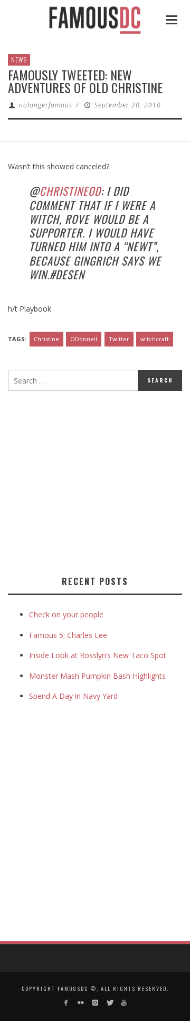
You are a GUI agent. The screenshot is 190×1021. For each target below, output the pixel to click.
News (19, 59)
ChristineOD (70, 191)
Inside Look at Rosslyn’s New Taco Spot (97, 655)
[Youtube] (124, 1002)
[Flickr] (80, 1002)
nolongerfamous (45, 105)
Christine (46, 339)
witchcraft (154, 339)
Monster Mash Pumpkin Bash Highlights (97, 676)
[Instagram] (95, 1002)
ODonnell (83, 339)
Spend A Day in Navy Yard (73, 696)
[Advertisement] (96, 481)
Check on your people (67, 614)
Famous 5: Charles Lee (68, 635)
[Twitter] (109, 1002)
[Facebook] (66, 1002)
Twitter (119, 339)
